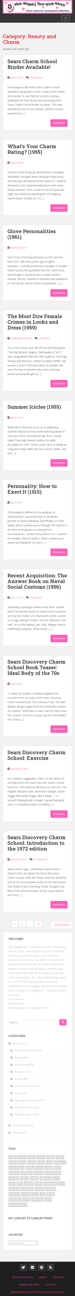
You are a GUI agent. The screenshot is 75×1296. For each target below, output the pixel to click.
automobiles (16, 1167)
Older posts (61, 924)
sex (42, 1194)
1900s (32, 1157)
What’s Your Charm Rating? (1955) (31, 149)
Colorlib (35, 1292)
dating (24, 1178)
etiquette (45, 1178)
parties (39, 1188)
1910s (41, 1157)
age (49, 1162)
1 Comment (44, 338)
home (38, 1183)
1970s (41, 1162)
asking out (60, 1162)
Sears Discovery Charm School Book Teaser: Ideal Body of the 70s (36, 667)
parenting (27, 1188)
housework (50, 1183)
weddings (37, 1199)
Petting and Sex (24, 1107)
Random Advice (24, 1114)
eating (34, 1178)
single (51, 1194)
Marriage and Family (27, 1100)
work (48, 1199)
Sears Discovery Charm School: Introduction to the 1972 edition (36, 843)
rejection (14, 1194)
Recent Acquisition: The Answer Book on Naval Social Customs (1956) (37, 581)
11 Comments (39, 859)
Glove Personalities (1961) (31, 234)
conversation (53, 1172)
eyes (12, 1183)
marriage (14, 1188)
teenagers (15, 1199)
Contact (50, 1284)
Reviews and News (29, 1284)
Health (19, 1079)
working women (18, 1204)
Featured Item (21, 1125)
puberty (50, 1188)
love (61, 1183)
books (48, 1167)
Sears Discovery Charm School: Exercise (36, 755)
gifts (20, 1183)
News (16, 1132)
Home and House (25, 1086)
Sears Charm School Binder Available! (32, 64)
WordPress (59, 1292)
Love (18, 1093)
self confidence (30, 1194)
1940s (13, 1162)
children (14, 1172)
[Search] (63, 1022)
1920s (51, 1157)
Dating (19, 1057)
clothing (39, 1172)
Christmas (26, 1172)
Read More (59, 123)
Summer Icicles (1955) (34, 406)
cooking (14, 1178)
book (39, 1167)
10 (38, 923)
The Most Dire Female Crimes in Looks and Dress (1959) (34, 322)
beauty (29, 1167)
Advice (17, 1043)
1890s (22, 1157)
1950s (22, 1162)
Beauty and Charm (26, 1050)
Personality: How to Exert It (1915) (32, 489)
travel (26, 1199)
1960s (32, 1162)
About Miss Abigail (22, 1277)
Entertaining (22, 1064)
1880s (13, 1157)
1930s (60, 1157)
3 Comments (35, 77)
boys (57, 1167)
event (56, 1178)
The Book (58, 1277)
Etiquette (20, 1071)
